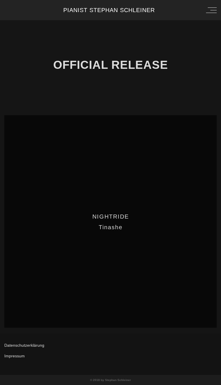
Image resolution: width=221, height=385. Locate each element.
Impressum (14, 356)
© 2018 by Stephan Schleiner (110, 380)
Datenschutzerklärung (24, 345)
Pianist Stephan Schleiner (109, 10)
